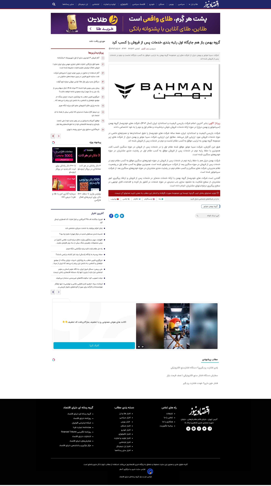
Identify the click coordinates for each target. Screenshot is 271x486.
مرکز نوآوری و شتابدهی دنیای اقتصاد (75, 445)
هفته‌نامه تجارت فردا (82, 427)
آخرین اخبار (97, 213)
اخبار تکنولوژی (125, 434)
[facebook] (210, 429)
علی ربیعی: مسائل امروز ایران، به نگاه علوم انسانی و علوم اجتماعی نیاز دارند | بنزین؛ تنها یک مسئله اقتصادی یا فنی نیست (77, 271)
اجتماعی (95, 4)
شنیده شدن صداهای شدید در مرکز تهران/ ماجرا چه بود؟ (80, 234)
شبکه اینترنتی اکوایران (81, 423)
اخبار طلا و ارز (125, 413)
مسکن (162, 4)
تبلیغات (169, 413)
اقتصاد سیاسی (138, 4)
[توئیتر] (116, 216)
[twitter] (204, 429)
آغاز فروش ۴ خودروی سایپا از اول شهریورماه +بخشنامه (78, 58)
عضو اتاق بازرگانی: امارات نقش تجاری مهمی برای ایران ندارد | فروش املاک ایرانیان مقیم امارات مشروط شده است (76, 66)
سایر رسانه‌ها (68, 4)
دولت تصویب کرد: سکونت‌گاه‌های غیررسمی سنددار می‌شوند (79, 278)
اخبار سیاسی (125, 417)
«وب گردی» (193, 193)
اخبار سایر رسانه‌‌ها (123, 450)
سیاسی (181, 4)
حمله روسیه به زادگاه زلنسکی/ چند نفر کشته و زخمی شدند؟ (79, 254)
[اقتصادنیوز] (199, 411)
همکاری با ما (167, 421)
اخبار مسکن (126, 426)
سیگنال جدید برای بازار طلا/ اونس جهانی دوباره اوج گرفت (77, 82)
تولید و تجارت (109, 4)
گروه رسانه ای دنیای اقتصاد (79, 414)
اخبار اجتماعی (125, 442)
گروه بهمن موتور (210, 206)
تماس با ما (168, 417)
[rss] (188, 429)
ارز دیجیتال (83, 4)
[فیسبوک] (111, 216)
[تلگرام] (122, 216)
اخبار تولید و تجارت (122, 438)
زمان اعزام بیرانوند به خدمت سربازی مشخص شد (83, 228)
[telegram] (193, 429)
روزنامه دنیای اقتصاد (82, 418)
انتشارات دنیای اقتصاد (81, 436)
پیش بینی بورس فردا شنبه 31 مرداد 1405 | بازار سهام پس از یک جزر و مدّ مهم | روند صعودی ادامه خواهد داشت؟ (76, 90)
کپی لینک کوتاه (213, 216)
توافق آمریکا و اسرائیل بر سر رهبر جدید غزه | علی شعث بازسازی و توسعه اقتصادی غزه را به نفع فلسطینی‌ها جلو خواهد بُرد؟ (78, 123)
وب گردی (144, 48)
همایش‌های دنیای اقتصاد (80, 441)
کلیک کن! (94, 345)
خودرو (151, 4)
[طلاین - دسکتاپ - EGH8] (135, 23)
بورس (171, 4)
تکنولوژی (124, 4)
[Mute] (143, 346)
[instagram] (199, 429)
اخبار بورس (126, 421)
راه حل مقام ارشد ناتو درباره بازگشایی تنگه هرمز (84, 249)
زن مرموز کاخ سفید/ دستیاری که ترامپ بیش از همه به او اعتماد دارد (77, 114)
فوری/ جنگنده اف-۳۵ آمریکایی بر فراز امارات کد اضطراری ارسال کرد (78, 221)
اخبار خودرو (126, 430)
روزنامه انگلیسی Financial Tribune (76, 432)
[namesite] (211, 4)
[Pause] (139, 346)
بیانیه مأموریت (166, 426)
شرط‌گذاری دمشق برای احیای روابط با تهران (83, 129)
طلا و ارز (194, 4)
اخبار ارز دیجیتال (123, 446)
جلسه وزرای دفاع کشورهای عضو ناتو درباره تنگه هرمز (79, 105)
